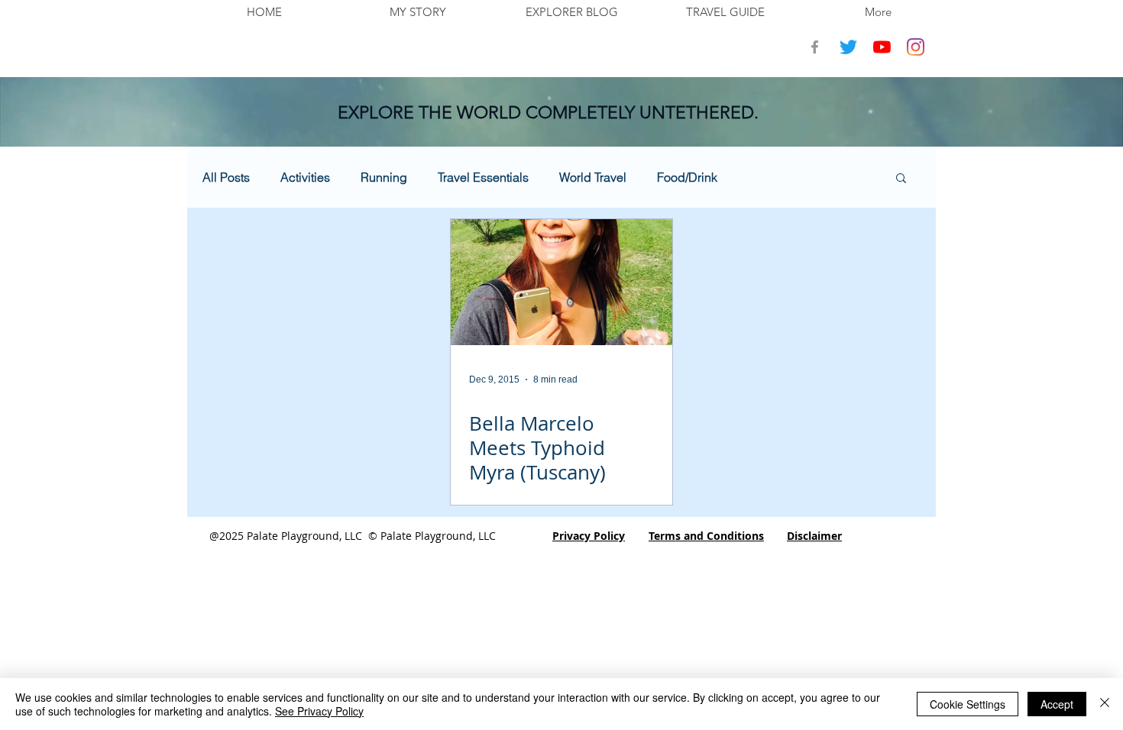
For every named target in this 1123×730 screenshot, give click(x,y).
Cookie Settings (967, 704)
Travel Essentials (483, 177)
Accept (1056, 704)
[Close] (1104, 704)
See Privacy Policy (319, 711)
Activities (305, 177)
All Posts (226, 177)
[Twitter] (848, 47)
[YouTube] (882, 47)
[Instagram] (915, 47)
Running (384, 177)
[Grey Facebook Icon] (815, 47)
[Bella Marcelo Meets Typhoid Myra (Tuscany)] (561, 282)
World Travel (592, 177)
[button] (901, 179)
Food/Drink (687, 177)
